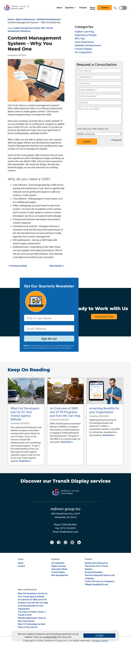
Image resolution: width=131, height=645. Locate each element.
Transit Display (83, 48)
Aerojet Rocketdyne (94, 572)
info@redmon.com (68, 531)
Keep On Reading (29, 370)
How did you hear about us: (92, 128)
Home (11, 19)
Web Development (59, 575)
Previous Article (17, 265)
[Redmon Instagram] (65, 546)
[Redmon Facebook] (59, 546)
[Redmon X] (52, 546)
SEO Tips (80, 38)
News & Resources (25, 19)
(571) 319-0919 (68, 528)
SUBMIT (87, 141)
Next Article (57, 265)
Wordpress (26, 31)
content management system (26, 28)
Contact (21, 566)
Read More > (25, 461)
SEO (43, 28)
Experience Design (86, 35)
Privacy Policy (100, 640)
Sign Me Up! (49, 338)
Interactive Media (59, 569)
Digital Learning (84, 31)
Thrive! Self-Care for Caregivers (99, 581)
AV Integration (83, 52)
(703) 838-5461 (69, 524)
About (20, 563)
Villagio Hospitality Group (96, 584)
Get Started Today (104, 316)
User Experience (84, 42)
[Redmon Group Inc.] (16, 10)
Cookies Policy (50, 637)
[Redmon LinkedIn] (79, 546)
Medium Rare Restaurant (96, 563)
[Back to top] (124, 641)
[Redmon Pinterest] (72, 546)
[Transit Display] (65, 499)
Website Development (48, 19)
